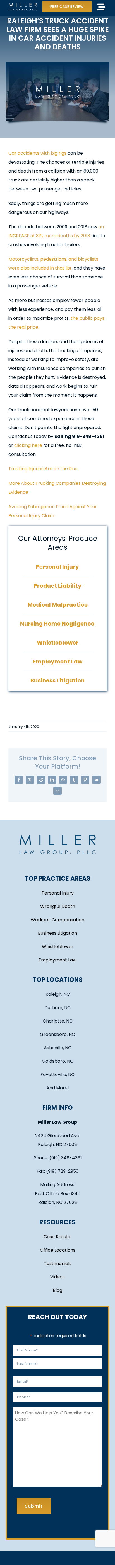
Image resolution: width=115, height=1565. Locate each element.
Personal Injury (58, 893)
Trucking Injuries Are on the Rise (43, 469)
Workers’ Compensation (57, 920)
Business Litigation (57, 933)
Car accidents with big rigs (37, 153)
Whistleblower (57, 946)
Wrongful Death (57, 906)
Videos (57, 1277)
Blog (57, 1290)
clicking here (28, 445)
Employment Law (57, 960)
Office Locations (57, 1250)
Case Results (57, 1237)
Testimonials (57, 1263)
